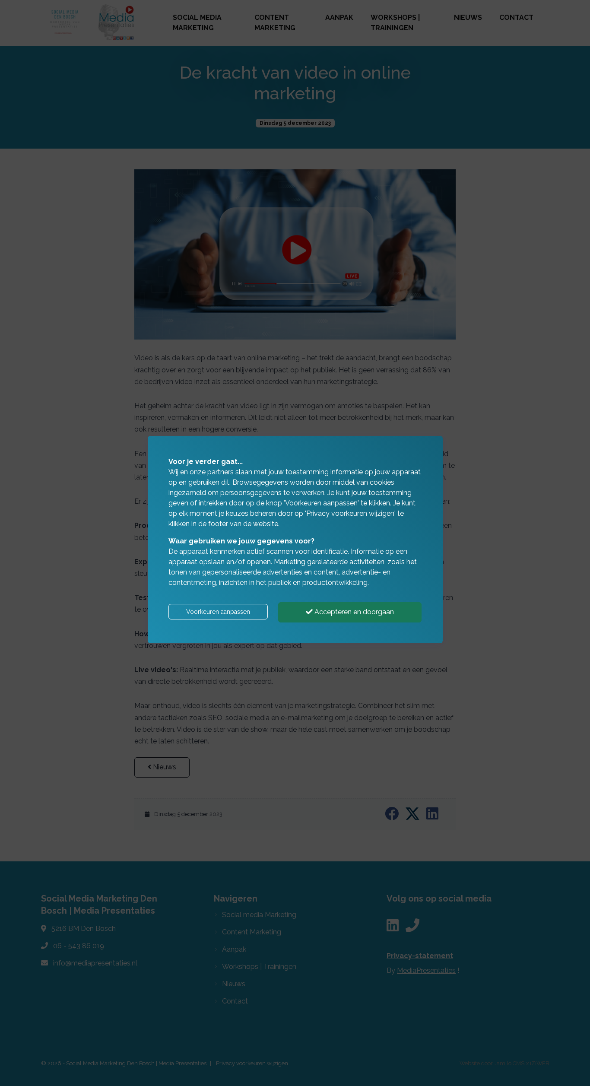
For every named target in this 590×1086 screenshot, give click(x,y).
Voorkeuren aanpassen (218, 611)
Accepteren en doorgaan (353, 612)
